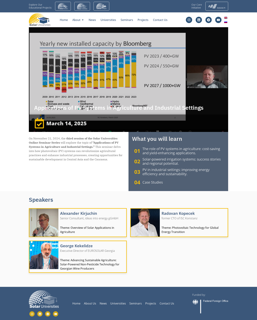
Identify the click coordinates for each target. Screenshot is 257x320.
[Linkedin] (199, 20)
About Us (90, 303)
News (103, 303)
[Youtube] (218, 20)
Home (76, 303)
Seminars (135, 303)
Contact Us (167, 303)
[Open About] (82, 20)
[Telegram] (208, 20)
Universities (118, 303)
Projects (150, 303)
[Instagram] (189, 20)
